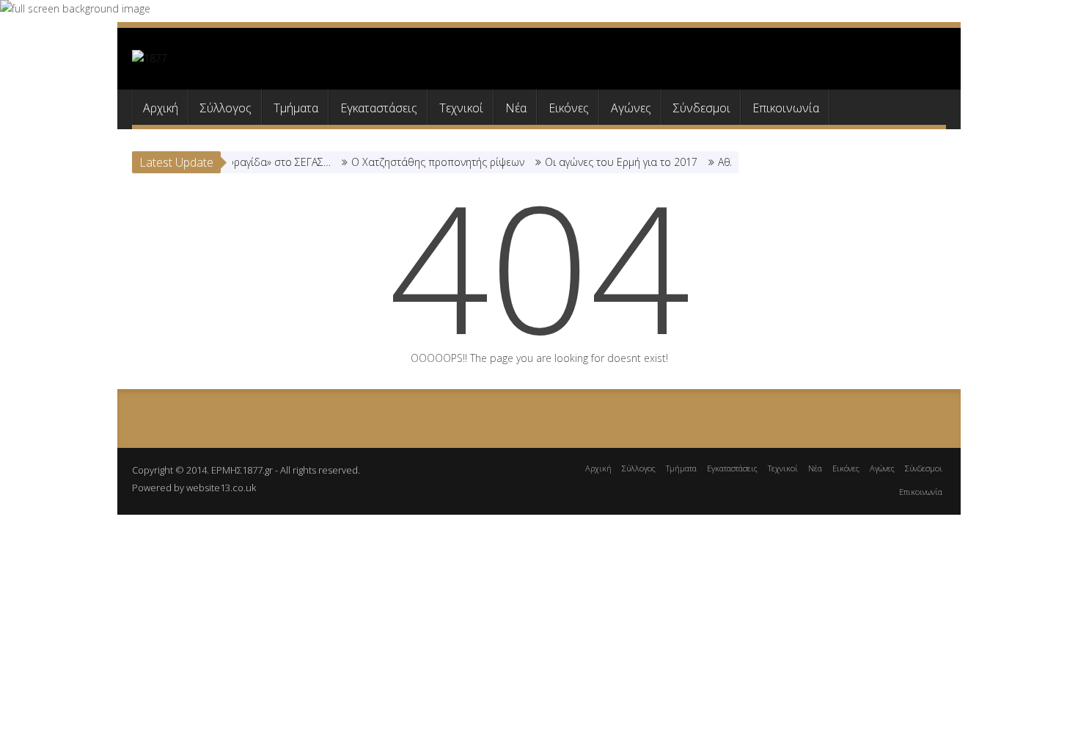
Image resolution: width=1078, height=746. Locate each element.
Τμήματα (296, 108)
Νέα (516, 108)
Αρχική (160, 108)
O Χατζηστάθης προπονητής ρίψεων (427, 162)
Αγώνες (631, 108)
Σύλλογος (226, 108)
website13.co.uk (221, 487)
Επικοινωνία (785, 108)
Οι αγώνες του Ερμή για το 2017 (611, 162)
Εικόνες (569, 108)
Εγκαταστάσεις (378, 108)
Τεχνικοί (461, 108)
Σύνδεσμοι (701, 108)
